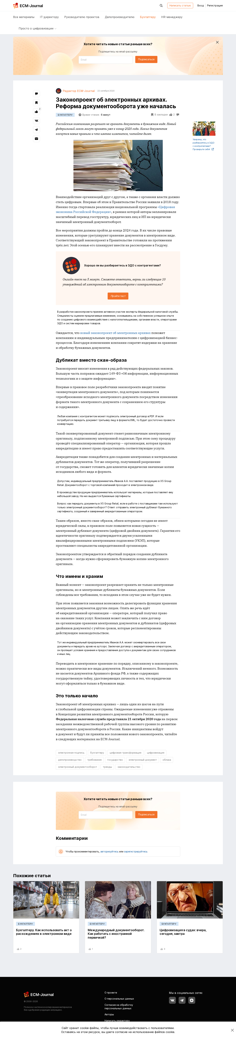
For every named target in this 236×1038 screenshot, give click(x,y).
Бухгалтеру (148, 17)
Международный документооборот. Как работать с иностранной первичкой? (116, 933)
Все (23, 17)
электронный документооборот (77, 766)
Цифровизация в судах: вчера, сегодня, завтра (183, 932)
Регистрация (215, 5)
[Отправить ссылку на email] (36, 138)
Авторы (109, 1014)
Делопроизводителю (119, 17)
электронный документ (143, 759)
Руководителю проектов (81, 17)
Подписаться (146, 59)
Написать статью (180, 5)
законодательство (129, 766)
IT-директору (49, 17)
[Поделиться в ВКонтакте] (36, 120)
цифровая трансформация (125, 752)
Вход (200, 5)
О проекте (111, 992)
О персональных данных (119, 998)
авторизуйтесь (109, 851)
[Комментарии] (36, 93)
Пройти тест (118, 295)
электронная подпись (71, 752)
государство (115, 759)
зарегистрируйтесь (136, 851)
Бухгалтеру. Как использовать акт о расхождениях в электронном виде (44, 932)
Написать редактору (117, 1020)
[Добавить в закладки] (36, 102)
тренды (107, 766)
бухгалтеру (97, 752)
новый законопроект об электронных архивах (115, 333)
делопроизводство (70, 759)
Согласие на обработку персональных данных (119, 1006)
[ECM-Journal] (39, 994)
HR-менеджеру (171, 17)
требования (94, 759)
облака (167, 759)
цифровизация (155, 752)
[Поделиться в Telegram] (36, 129)
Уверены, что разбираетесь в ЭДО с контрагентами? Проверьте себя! (203, 144)
